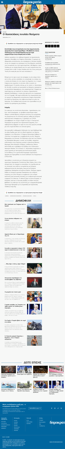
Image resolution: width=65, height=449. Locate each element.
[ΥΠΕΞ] (24, 369)
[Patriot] (24, 384)
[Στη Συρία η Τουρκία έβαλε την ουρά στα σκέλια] (34, 325)
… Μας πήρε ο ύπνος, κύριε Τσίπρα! (15, 264)
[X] (49, 46)
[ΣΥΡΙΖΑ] (56, 369)
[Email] (58, 46)
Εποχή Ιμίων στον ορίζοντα (24, 374)
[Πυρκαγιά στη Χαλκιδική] (8, 369)
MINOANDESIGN (58, 442)
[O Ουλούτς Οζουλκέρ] (34, 309)
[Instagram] (55, 408)
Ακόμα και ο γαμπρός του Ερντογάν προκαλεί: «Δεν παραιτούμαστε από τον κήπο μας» (53, 83)
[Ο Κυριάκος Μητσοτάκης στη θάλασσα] (34, 340)
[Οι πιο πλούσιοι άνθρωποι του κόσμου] (34, 223)
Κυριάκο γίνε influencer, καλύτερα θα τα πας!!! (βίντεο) (39, 376)
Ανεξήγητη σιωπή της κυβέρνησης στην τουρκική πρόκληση (40, 391)
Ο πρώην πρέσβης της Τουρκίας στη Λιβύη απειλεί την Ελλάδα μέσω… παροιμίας (15, 306)
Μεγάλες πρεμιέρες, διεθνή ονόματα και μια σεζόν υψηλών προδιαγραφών (53, 57)
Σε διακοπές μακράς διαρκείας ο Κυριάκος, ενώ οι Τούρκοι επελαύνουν (14, 338)
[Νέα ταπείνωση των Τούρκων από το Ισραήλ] (34, 209)
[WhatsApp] (55, 46)
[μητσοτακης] (40, 369)
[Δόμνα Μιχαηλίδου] (34, 253)
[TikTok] (58, 408)
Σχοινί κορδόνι (42, 422)
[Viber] (52, 46)
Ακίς (40, 424)
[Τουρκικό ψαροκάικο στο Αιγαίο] (8, 384)
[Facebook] (46, 46)
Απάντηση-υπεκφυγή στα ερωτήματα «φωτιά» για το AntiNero (51, 76)
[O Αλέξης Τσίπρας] (34, 268)
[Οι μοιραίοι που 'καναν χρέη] (34, 296)
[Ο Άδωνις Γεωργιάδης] (34, 238)
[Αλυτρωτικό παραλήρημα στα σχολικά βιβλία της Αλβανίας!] (34, 282)
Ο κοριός (41, 420)
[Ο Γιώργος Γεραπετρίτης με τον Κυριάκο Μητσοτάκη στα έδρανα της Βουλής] (40, 384)
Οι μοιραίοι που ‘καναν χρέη (13, 292)
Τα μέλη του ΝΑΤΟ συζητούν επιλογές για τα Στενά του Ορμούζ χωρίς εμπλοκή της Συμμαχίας (53, 69)
